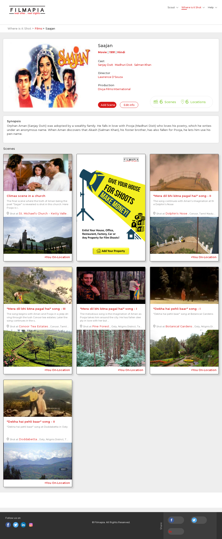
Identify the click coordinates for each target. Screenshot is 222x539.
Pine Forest (100, 326)
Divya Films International (114, 89)
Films (38, 28)
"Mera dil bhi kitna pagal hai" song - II (182, 196)
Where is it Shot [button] (191, 7)
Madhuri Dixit (123, 64)
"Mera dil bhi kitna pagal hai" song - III (36, 308)
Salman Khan (142, 64)
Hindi (121, 52)
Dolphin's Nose (176, 213)
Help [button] (211, 7)
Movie (102, 52)
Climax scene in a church (26, 196)
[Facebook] (8, 524)
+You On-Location (57, 257)
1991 (112, 52)
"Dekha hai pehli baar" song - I (177, 308)
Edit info (129, 105)
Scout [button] (171, 7)
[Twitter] (15, 524)
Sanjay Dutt (105, 64)
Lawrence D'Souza (110, 77)
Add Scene (108, 105)
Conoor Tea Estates (33, 326)
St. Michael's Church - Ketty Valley (43, 213)
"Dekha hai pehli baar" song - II (31, 421)
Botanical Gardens (178, 326)
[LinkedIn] (23, 524)
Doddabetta (28, 439)
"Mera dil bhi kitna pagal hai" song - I (108, 308)
